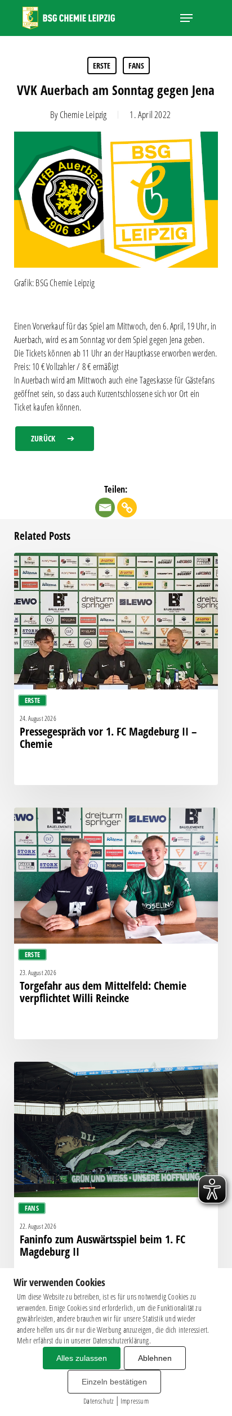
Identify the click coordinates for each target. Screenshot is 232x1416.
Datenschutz (98, 1401)
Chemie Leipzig (83, 114)
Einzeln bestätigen (114, 1381)
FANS (136, 65)
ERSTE (102, 65)
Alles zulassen (81, 1358)
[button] (186, 18)
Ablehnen (155, 1358)
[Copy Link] (127, 507)
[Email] (105, 507)
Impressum (135, 1401)
